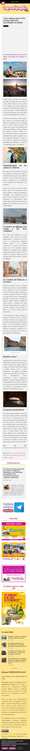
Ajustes (20, 748)
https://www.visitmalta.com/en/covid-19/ (14, 447)
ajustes (14, 745)
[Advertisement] (15, 40)
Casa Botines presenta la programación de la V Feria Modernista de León (13, 491)
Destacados (15, 453)
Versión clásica (15, 1)
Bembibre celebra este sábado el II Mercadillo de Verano (17, 637)
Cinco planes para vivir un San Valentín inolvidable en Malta (14, 20)
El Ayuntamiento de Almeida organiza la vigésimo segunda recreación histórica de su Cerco (17, 661)
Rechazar (12, 748)
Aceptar (5, 748)
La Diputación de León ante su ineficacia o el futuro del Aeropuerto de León (16, 652)
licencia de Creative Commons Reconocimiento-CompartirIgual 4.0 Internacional (14, 736)
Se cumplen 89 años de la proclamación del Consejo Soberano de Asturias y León (17, 645)
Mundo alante (17, 455)
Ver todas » (14, 668)
